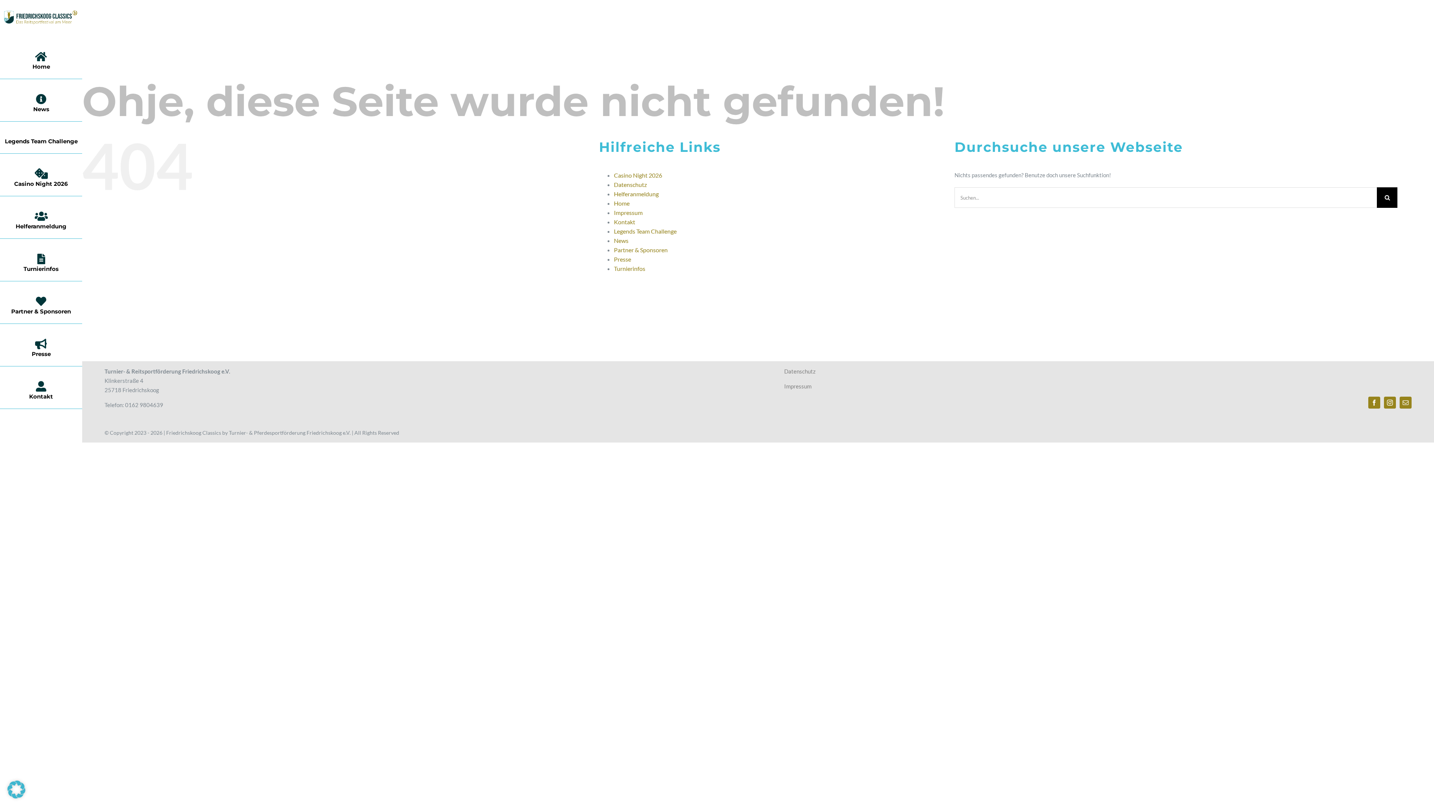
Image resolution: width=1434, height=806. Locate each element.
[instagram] (1390, 403)
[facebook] (1374, 403)
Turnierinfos (629, 268)
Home (622, 203)
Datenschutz (630, 184)
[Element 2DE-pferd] (40, 13)
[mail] (1406, 403)
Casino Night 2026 (638, 175)
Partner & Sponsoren (641, 249)
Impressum (628, 212)
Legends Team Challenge (645, 231)
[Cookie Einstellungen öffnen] (16, 796)
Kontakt (624, 221)
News (621, 240)
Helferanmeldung (636, 193)
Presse (622, 259)
